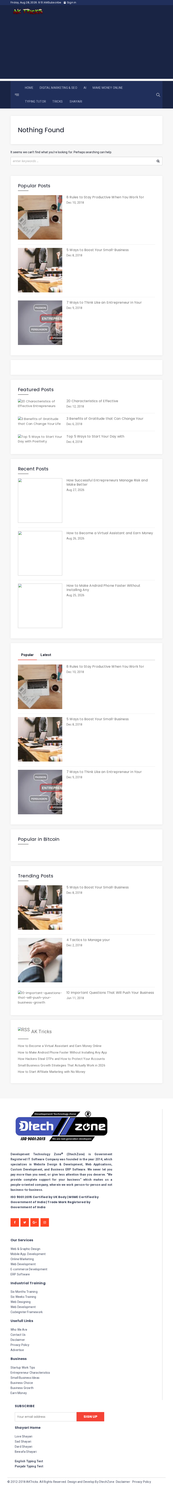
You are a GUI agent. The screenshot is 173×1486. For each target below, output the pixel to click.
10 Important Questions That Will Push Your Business (110, 993)
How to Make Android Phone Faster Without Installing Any (103, 588)
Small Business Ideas (25, 1377)
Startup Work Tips (23, 1367)
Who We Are (19, 1329)
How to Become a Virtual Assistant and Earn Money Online (59, 1046)
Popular (27, 655)
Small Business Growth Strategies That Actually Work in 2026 (61, 1065)
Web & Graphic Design (25, 1249)
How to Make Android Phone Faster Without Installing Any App (62, 1052)
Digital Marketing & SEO (58, 87)
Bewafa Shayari (26, 1451)
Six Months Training (24, 1291)
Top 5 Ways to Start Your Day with (95, 436)
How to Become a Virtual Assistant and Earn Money (109, 533)
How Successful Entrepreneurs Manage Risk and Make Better (107, 482)
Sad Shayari (23, 1441)
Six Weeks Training (23, 1296)
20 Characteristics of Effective (92, 401)
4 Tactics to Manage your (88, 940)
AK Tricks (41, 1031)
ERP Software (20, 1274)
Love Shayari (23, 1436)
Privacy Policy (20, 1345)
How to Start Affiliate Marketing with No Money (51, 1072)
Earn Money (19, 1393)
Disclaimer (18, 1339)
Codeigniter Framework (27, 1312)
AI (85, 87)
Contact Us (18, 1334)
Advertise (17, 1350)
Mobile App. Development (28, 1254)
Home (29, 87)
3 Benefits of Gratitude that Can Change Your (104, 419)
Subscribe (54, 2)
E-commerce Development (29, 1269)
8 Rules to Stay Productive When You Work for (105, 197)
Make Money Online (108, 87)
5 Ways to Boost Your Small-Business (97, 250)
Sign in (71, 2)
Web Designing (21, 1302)
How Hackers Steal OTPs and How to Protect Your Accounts (61, 1059)
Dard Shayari (23, 1446)
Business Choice (22, 1383)
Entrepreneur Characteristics (30, 1372)
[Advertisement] (86, 49)
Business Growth (22, 1388)
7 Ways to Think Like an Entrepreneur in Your (104, 302)
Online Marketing (22, 1259)
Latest (46, 655)
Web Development (23, 1264)
